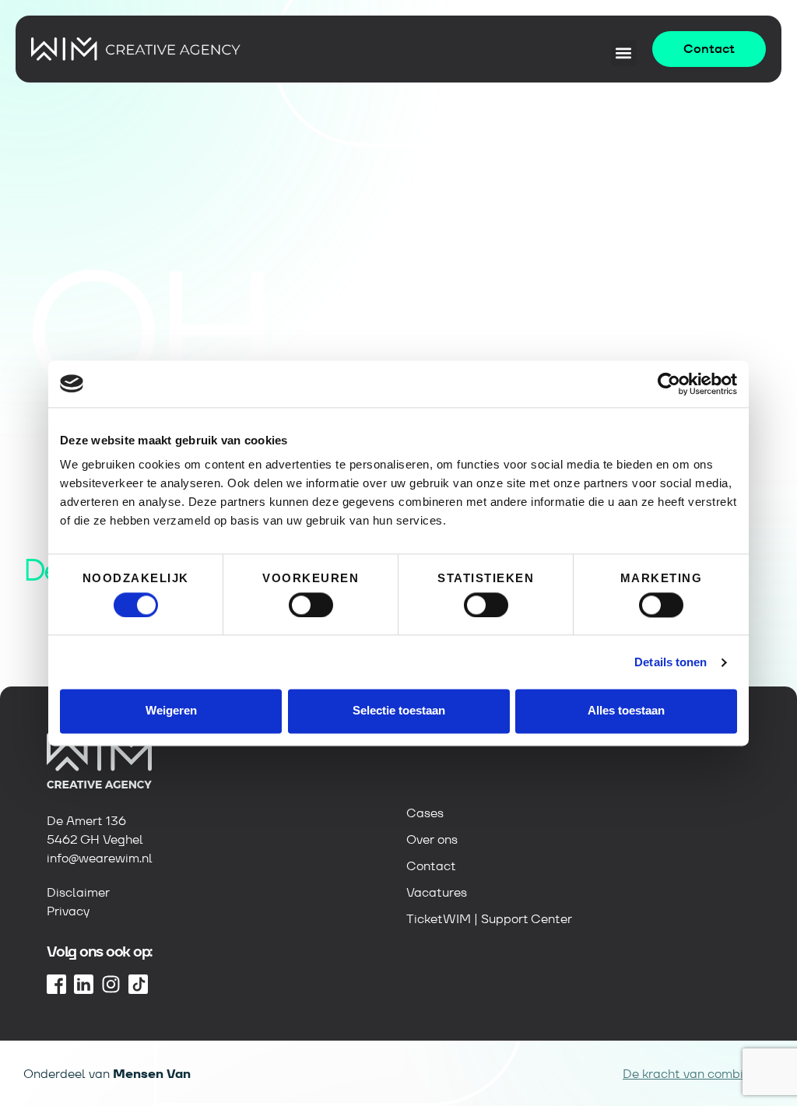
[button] (624, 53)
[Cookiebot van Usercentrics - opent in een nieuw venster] (669, 383)
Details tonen (670, 662)
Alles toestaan (626, 711)
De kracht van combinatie (698, 1074)
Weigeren (171, 711)
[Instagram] (111, 984)
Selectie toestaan (399, 711)
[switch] (311, 604)
